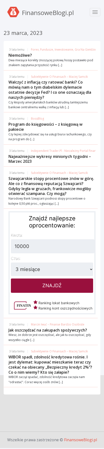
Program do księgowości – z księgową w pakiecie (45, 127)
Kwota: (17, 235)
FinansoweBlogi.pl (80, 439)
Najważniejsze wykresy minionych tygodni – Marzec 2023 (49, 159)
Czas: (16, 258)
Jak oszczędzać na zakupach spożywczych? (47, 330)
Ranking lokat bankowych (58, 303)
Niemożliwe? (20, 55)
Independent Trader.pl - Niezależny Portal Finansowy (67, 151)
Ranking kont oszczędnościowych (64, 308)
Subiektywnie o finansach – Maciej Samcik (59, 77)
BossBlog (37, 118)
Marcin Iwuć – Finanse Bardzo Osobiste (57, 324)
